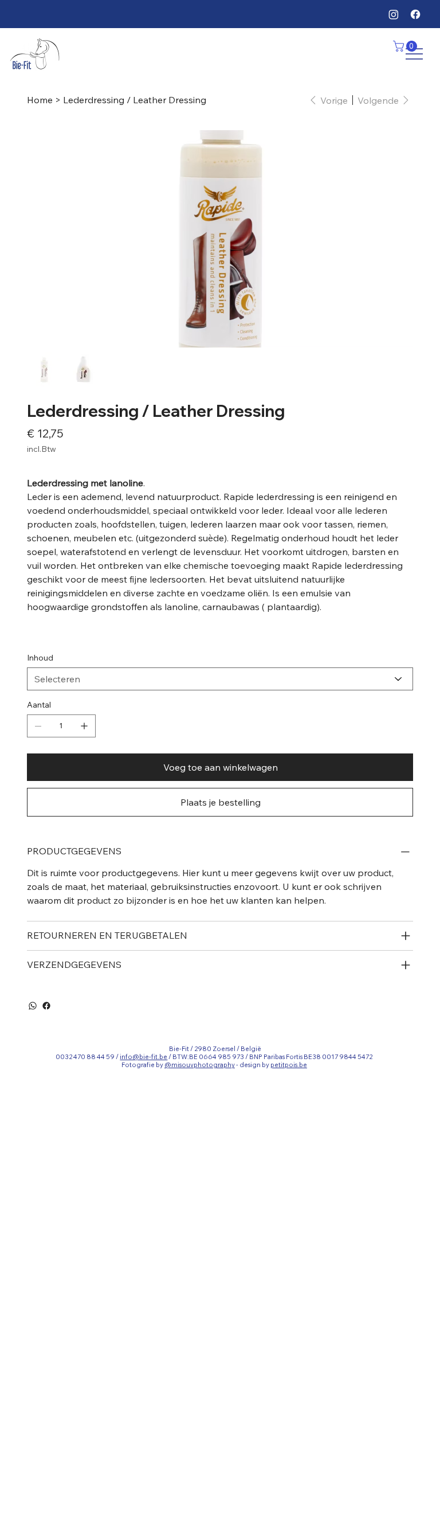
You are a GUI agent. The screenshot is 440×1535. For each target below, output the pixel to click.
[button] (406, 46)
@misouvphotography (199, 1065)
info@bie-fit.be (143, 1057)
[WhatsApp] (32, 1005)
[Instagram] (393, 14)
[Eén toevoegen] (84, 725)
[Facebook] (415, 14)
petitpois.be (288, 1065)
